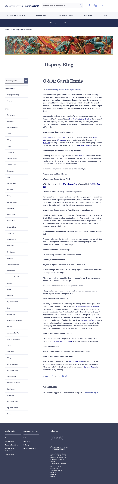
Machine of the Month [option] (14, 320)
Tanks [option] (9, 134)
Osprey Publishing (13, 95)
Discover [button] (88, 15)
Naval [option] (9, 289)
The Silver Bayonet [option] (13, 264)
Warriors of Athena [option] (13, 383)
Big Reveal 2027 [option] (12, 401)
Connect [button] (107, 15)
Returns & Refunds (30, 448)
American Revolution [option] (14, 277)
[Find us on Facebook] (53, 438)
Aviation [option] (10, 258)
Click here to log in (90, 393)
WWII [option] (9, 146)
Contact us (27, 441)
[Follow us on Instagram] (57, 438)
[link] (52, 376)
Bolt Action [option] (11, 314)
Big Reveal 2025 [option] (12, 364)
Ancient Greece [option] (12, 183)
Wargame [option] (10, 208)
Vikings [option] (9, 196)
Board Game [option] (11, 215)
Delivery (26, 445)
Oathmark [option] (10, 395)
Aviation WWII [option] (11, 377)
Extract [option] (9, 283)
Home (7, 30)
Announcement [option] (12, 202)
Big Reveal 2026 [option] (12, 370)
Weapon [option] (10, 140)
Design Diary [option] (11, 227)
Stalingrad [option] (10, 152)
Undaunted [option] (11, 221)
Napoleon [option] (10, 171)
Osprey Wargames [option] (13, 339)
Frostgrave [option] (11, 252)
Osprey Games (12, 101)
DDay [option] (9, 358)
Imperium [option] (10, 246)
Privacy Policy (9, 441)
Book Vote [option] (10, 121)
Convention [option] (11, 271)
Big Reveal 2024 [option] (12, 302)
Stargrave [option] (10, 233)
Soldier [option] (9, 327)
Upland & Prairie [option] (12, 408)
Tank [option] (9, 345)
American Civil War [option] (13, 333)
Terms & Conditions (11, 445)
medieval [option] (10, 190)
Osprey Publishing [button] (16, 15)
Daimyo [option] (9, 414)
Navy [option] (9, 308)
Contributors (66, 15)
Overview (8, 438)
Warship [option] (10, 296)
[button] (95, 5)
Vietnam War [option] (11, 240)
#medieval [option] (10, 352)
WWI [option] (8, 177)
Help (25, 438)
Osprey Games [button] (42, 15)
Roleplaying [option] (11, 115)
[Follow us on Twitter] (61, 438)
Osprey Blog (15, 30)
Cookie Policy (9, 454)
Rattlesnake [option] (11, 389)
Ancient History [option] (12, 159)
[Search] (81, 6)
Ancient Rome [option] (11, 165)
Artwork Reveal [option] (12, 127)
